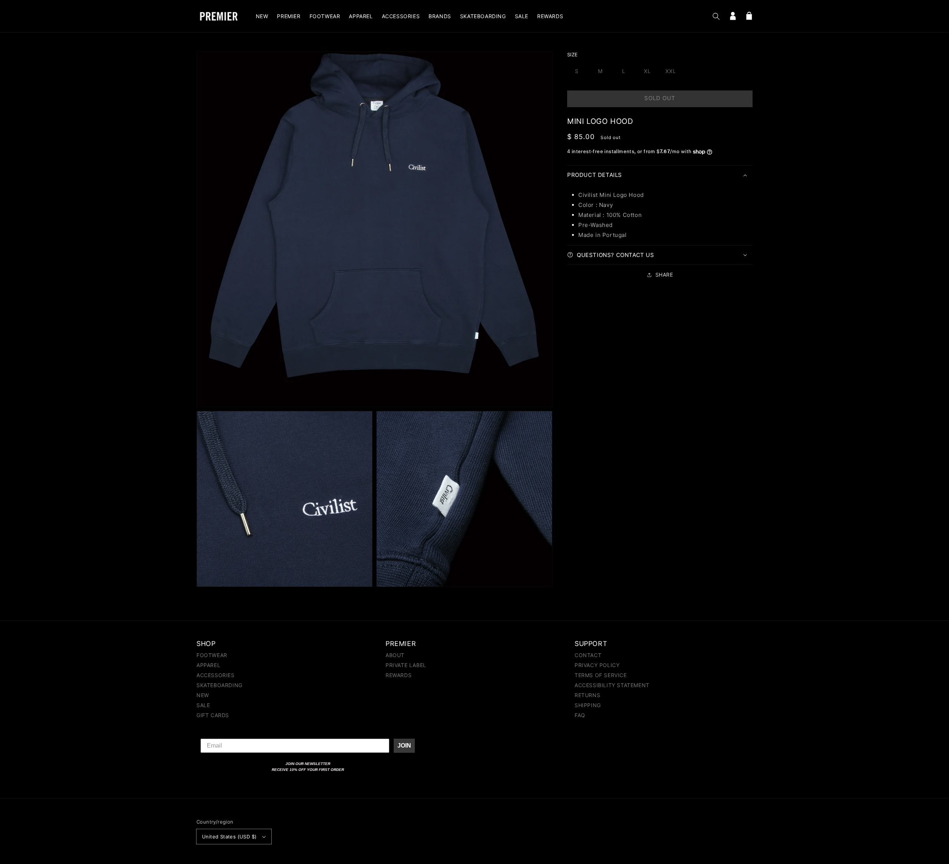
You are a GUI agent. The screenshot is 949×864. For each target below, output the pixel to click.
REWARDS (398, 675)
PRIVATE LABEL (406, 665)
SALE (203, 705)
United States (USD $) (229, 837)
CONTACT (588, 655)
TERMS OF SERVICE (601, 675)
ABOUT (395, 655)
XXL (670, 71)
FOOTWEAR (211, 655)
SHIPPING (588, 705)
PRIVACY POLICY (597, 665)
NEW (202, 695)
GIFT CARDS (212, 715)
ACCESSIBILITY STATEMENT (612, 685)
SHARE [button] (664, 274)
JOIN (404, 745)
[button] (716, 16)
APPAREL (208, 665)
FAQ (580, 715)
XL (647, 71)
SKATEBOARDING (219, 685)
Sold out (659, 98)
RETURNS (587, 695)
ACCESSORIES (215, 675)
